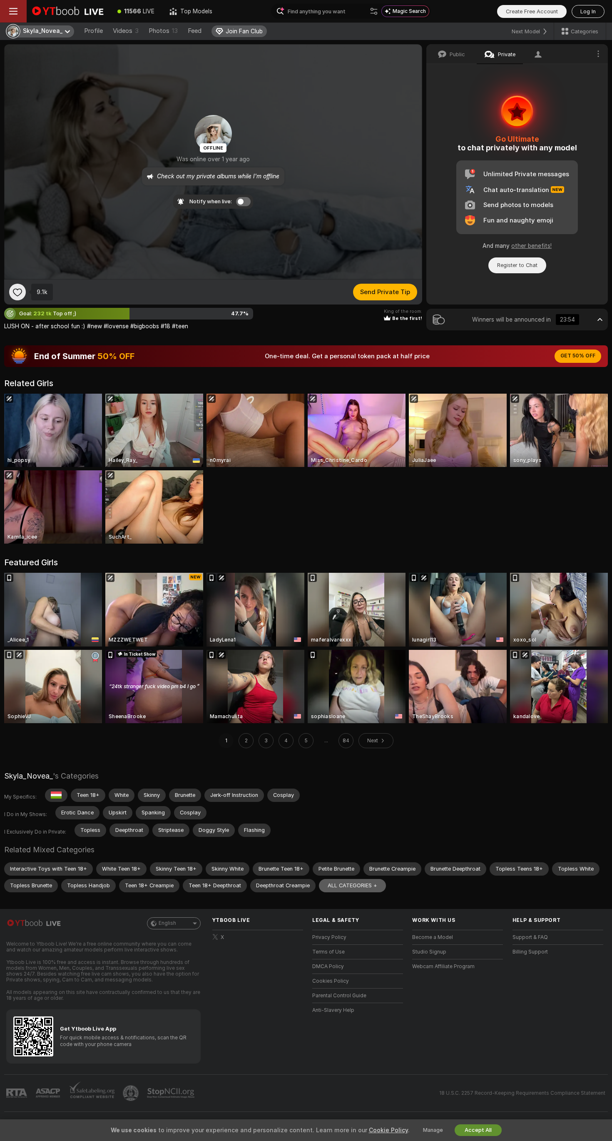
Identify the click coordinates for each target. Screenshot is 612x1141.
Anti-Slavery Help (333, 1010)
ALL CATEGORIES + (352, 885)
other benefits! (531, 245)
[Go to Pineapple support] (131, 1093)
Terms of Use (328, 952)
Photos (163, 31)
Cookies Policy (330, 981)
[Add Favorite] (17, 292)
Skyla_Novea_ (28, 775)
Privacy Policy (329, 937)
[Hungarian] (56, 795)
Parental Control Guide (339, 996)
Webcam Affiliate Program (443, 966)
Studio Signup (429, 952)
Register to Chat (517, 265)
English (167, 923)
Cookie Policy (388, 1130)
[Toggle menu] (13, 11)
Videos (126, 31)
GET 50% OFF (577, 356)
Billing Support (530, 952)
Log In (588, 11)
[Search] (374, 11)
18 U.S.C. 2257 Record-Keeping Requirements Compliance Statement (522, 1093)
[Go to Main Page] (68, 11)
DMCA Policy (328, 966)
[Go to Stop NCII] (171, 1093)
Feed (195, 31)
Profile (93, 31)
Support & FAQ (530, 937)
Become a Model (432, 937)
